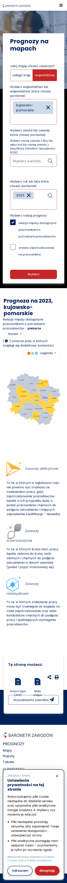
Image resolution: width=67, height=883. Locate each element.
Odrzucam (20, 871)
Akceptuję (47, 871)
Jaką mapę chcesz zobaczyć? (32, 66)
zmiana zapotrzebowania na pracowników (36, 251)
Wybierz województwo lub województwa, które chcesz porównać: (30, 91)
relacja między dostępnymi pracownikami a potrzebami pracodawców (37, 229)
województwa (45, 75)
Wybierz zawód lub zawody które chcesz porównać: (30, 132)
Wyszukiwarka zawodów (31, 700)
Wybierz (33, 274)
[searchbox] (14, 119)
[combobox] (33, 112)
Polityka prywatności (39, 860)
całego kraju (21, 75)
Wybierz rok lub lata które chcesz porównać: (29, 183)
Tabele (8, 762)
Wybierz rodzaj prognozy (28, 215)
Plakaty (9, 756)
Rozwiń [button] (13, 334)
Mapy (7, 750)
